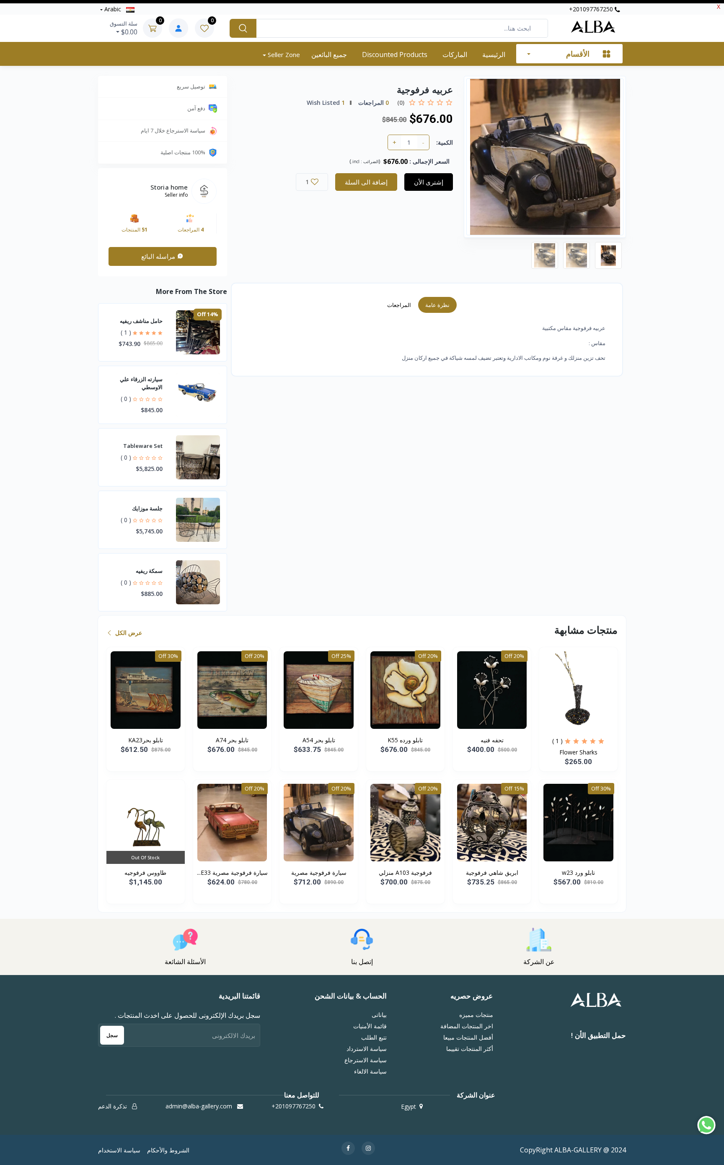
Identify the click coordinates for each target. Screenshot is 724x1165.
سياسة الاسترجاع (365, 1060)
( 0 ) (126, 399)
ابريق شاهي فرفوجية (492, 872)
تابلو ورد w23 (578, 872)
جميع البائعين (329, 54)
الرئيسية (493, 54)
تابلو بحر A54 (319, 740)
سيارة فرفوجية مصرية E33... (232, 872)
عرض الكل (128, 633)
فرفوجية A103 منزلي (405, 872)
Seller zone (283, 54)
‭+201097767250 (592, 9)
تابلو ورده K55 (405, 740)
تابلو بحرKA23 (145, 740)
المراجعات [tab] (399, 305)
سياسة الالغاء (370, 1071)
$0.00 (123, 28)
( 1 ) (126, 332)
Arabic (113, 9)
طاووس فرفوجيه (145, 872)
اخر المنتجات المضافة (466, 1026)
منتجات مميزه (476, 1015)
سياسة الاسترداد (366, 1049)
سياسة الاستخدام (119, 1150)
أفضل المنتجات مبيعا (468, 1037)
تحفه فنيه (492, 740)
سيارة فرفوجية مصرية (318, 872)
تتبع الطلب (374, 1037)
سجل (112, 1035)
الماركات (454, 54)
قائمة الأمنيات (370, 1026)
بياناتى (379, 1015)
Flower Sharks (578, 752)
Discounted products (394, 54)
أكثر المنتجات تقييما (469, 1049)
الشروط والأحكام (168, 1150)
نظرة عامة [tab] (437, 305)
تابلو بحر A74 (232, 740)
